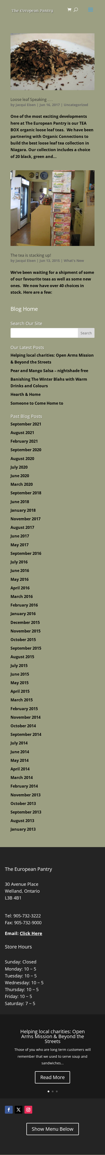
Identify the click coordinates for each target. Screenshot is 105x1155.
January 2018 (23, 510)
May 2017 (19, 544)
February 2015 (24, 708)
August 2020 (22, 458)
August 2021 (22, 432)
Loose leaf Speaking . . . (31, 99)
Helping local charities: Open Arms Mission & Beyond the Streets (52, 1036)
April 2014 (20, 769)
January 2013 (23, 829)
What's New (74, 260)
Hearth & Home (25, 394)
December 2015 (25, 622)
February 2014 (24, 786)
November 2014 (25, 717)
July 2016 (19, 562)
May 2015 (19, 682)
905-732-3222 (27, 916)
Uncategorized (76, 104)
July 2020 (19, 467)
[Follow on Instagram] (28, 1110)
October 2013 (23, 803)
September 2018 (25, 493)
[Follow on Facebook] (9, 1110)
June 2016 (19, 570)
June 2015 (19, 674)
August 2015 (22, 656)
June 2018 (19, 501)
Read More (52, 1077)
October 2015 (23, 639)
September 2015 (25, 648)
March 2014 (21, 777)
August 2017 (22, 527)
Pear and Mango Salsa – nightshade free (49, 370)
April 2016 (20, 588)
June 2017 (19, 536)
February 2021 (24, 441)
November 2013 (25, 795)
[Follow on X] (18, 1110)
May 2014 (19, 760)
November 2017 (25, 519)
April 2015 (20, 691)
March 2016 (21, 596)
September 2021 (25, 424)
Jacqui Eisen (26, 104)
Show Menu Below (53, 1129)
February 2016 (24, 605)
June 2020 (19, 475)
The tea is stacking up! (30, 255)
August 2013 (22, 820)
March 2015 (21, 700)
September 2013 (25, 812)
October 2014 (23, 726)
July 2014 (19, 743)
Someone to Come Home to (36, 403)
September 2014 (25, 734)
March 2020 (21, 484)
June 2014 (19, 751)
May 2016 (19, 579)
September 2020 (25, 449)
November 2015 (25, 631)
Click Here (31, 933)
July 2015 (19, 665)
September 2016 (25, 553)
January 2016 (23, 613)
